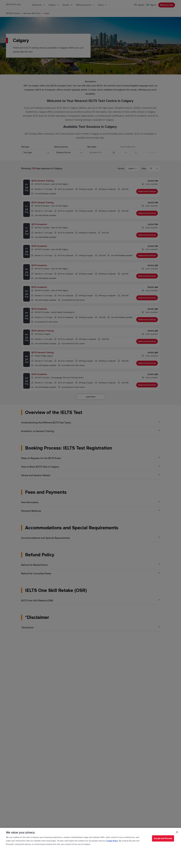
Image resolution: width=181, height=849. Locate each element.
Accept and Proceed (163, 838)
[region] (90, 838)
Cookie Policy (112, 841)
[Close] (177, 832)
